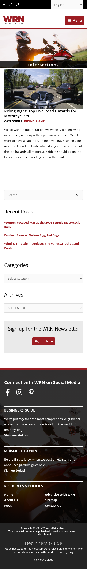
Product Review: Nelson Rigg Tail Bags (31, 235)
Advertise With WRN (60, 494)
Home (8, 494)
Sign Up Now (43, 341)
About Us (11, 500)
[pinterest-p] (17, 4)
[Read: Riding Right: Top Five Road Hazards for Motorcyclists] (43, 88)
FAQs (8, 505)
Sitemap (51, 500)
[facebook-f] (5, 4)
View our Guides (16, 435)
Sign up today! (14, 470)
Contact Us (53, 505)
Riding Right (34, 121)
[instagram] (12, 4)
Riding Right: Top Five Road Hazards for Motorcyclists (40, 113)
